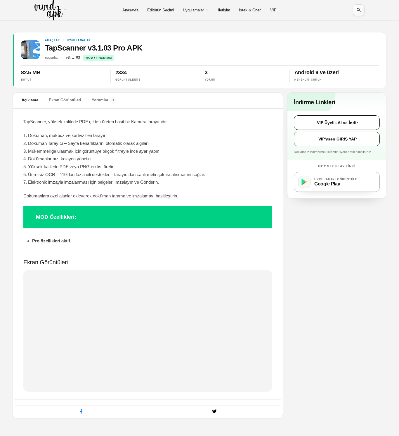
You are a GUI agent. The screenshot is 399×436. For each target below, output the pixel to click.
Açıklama (30, 100)
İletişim (224, 10)
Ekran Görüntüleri (65, 100)
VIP (273, 10)
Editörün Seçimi (160, 10)
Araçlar (52, 40)
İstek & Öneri (250, 10)
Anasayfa (130, 10)
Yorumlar (103, 100)
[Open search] (359, 10)
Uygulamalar (193, 10)
